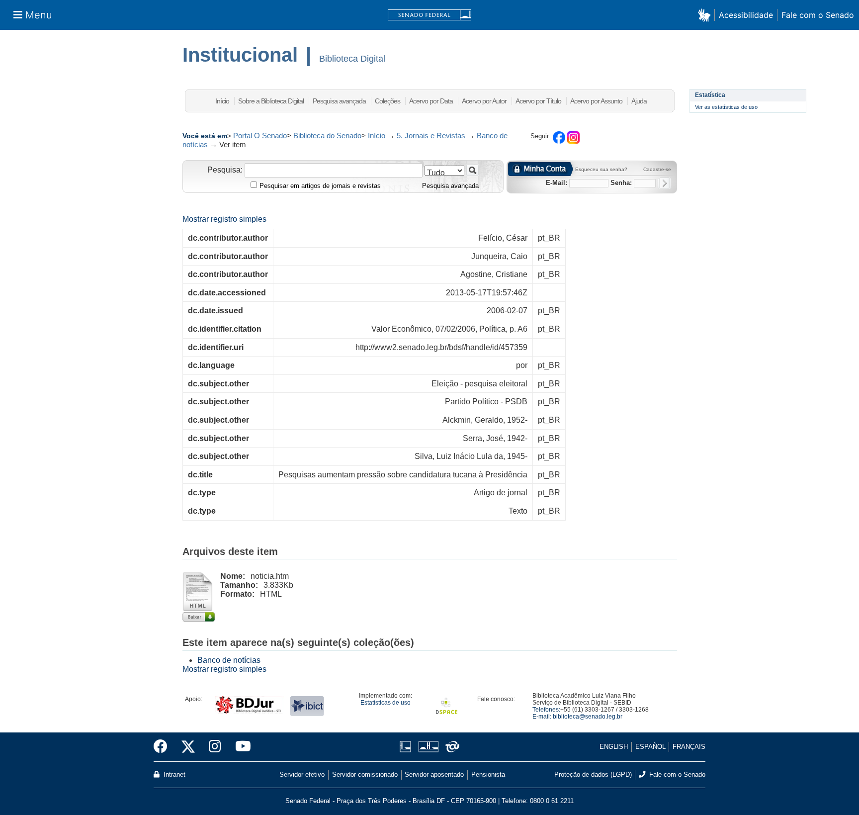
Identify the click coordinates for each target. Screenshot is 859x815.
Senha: (621, 182)
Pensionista (488, 774)
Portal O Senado (260, 135)
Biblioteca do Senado (327, 135)
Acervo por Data (431, 101)
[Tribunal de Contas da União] (450, 746)
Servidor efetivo (302, 774)
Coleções (387, 101)
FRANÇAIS (689, 746)
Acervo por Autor (484, 101)
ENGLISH (614, 746)
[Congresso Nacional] (428, 746)
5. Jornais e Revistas (431, 135)
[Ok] (664, 183)
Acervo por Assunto (596, 101)
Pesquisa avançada (339, 101)
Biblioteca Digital (352, 59)
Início (222, 101)
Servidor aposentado (434, 774)
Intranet (173, 774)
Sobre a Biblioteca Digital (271, 101)
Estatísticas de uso (385, 702)
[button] (706, 14)
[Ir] (472, 170)
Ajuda (639, 101)
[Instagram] (215, 746)
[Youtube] (239, 746)
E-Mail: (556, 182)
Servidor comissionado (365, 774)
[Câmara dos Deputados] (407, 746)
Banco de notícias (228, 660)
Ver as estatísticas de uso (726, 107)
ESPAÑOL (650, 746)
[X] (188, 746)
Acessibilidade (746, 15)
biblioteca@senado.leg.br (587, 716)
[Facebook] (164, 746)
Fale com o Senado (817, 15)
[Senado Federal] (429, 15)
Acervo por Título (538, 101)
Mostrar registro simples (224, 219)
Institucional (240, 55)
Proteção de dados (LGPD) (593, 774)
